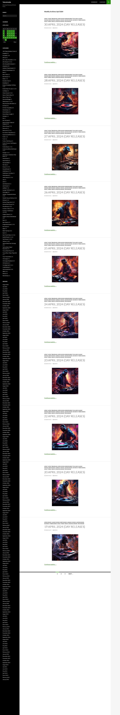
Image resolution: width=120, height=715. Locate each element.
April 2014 (5, 597)
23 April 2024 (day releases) (64, 360)
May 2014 (5, 595)
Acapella (5, 53)
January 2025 (6, 324)
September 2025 (6, 307)
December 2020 (6, 428)
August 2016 (6, 538)
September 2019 (6, 460)
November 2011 (6, 658)
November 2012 (6, 633)
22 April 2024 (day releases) (64, 416)
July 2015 (5, 565)
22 (3, 37)
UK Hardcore (6, 263)
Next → (71, 574)
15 (3, 35)
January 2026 (6, 299)
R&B (4, 228)
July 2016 (5, 540)
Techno (4, 241)
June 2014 (5, 593)
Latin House (5, 186)
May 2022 (5, 392)
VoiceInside (7, 2)
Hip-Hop (5, 164)
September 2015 (6, 561)
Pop (3, 220)
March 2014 (5, 599)
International (6, 175)
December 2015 (6, 555)
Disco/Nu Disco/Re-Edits (8, 103)
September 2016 (6, 536)
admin (55, 28)
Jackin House (68, 20)
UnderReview (6, 267)
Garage (57, 20)
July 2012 (5, 641)
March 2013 (5, 624)
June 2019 (5, 466)
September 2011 (6, 662)
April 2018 (5, 495)
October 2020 (6, 432)
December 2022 (6, 377)
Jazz (4, 179)
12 (11, 33)
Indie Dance (5, 171)
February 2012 (6, 652)
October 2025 (6, 305)
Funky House (6, 146)
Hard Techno (6, 160)
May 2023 (5, 367)
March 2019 (5, 472)
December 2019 (6, 453)
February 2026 (6, 297)
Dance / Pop (5, 97)
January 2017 (6, 527)
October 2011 (6, 660)
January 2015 (6, 578)
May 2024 (5, 341)
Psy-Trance (5, 226)
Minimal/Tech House (7, 204)
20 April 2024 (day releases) (64, 472)
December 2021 (6, 403)
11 (9, 33)
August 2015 (6, 563)
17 (7, 35)
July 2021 (5, 413)
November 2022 (6, 379)
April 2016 (5, 546)
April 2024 (5, 343)
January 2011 (6, 679)
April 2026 (5, 293)
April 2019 (5, 470)
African (4, 57)
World (4, 273)
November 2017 (6, 506)
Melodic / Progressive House (9, 194)
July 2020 (5, 438)
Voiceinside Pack (6, 269)
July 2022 (5, 388)
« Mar (4, 42)
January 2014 (6, 603)
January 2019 (6, 476)
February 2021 (6, 424)
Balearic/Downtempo (8, 70)
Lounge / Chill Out (7, 190)
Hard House (5, 158)
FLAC (4, 136)
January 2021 (6, 426)
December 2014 (6, 580)
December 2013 (6, 605)
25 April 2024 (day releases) (64, 248)
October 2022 (6, 381)
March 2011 (5, 675)
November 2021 (6, 405)
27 (13, 37)
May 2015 (5, 569)
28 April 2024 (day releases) (64, 80)
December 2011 (6, 656)
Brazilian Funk (6, 80)
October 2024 (6, 331)
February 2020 (6, 449)
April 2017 (5, 521)
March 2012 (5, 650)
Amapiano (5, 66)
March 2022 (5, 396)
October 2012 (6, 635)
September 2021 (6, 409)
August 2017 (6, 512)
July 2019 (5, 464)
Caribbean (5, 91)
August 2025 (6, 310)
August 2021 (6, 411)
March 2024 (5, 346)
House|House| (6, 169)
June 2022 (5, 390)
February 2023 (6, 373)
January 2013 (6, 628)
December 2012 (6, 631)
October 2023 (6, 356)
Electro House (6, 126)
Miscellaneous (6, 206)
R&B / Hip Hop (6, 230)
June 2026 (5, 288)
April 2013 (5, 622)
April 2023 (5, 369)
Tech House (67, 21)
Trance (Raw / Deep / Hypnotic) (10, 253)
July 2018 (5, 489)
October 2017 (6, 508)
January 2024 (6, 350)
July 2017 (5, 514)
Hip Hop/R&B (6, 162)
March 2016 (5, 548)
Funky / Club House (7, 141)
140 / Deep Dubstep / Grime (9, 51)
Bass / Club (5, 74)
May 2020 (5, 443)
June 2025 (5, 314)
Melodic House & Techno (8, 198)
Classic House (56, 522)
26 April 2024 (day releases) (64, 192)
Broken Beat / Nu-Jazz (71, 18)
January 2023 (6, 375)
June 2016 (5, 542)
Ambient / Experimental (8, 68)
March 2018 (5, 498)
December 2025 (6, 301)
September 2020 (6, 434)
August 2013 (6, 614)
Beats (4, 78)
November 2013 (6, 607)
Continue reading (50, 62)
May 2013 (5, 620)
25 (9, 37)
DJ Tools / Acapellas (7, 107)
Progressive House (7, 224)
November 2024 (6, 329)
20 (13, 35)
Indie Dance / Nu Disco (8, 173)
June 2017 (5, 517)
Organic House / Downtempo (9, 216)
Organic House (6, 214)
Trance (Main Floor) (7, 250)
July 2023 (5, 362)
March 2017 (5, 523)
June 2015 (5, 567)
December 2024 (6, 326)
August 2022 (6, 386)
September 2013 (6, 612)
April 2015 (5, 571)
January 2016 (6, 552)
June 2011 (5, 669)
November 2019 (6, 455)
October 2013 (6, 609)
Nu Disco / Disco (6, 208)
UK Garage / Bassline (7, 261)
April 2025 (5, 318)
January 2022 (6, 400)
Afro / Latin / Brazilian (50, 18)
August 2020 (6, 436)
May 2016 (5, 544)
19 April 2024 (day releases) (64, 526)
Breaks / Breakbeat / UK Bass (9, 85)
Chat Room (102, 2)
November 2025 (6, 303)
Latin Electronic (6, 183)
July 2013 (5, 616)
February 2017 (6, 525)
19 (11, 35)
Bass (4, 72)
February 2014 (6, 601)
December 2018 (6, 479)
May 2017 (5, 519)
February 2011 (6, 677)
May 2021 (5, 417)
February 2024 (6, 348)
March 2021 (5, 422)
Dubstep (5, 116)
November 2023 (6, 354)
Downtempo (5, 110)
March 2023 (5, 371)
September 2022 (6, 384)
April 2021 (5, 419)
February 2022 (6, 398)
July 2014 (5, 590)
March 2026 (5, 295)
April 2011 (5, 673)
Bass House (5, 76)
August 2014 (6, 588)
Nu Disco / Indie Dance (79, 20)
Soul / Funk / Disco (49, 21)
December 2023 (6, 352)
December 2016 (6, 529)
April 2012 (5, 647)
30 (5, 39)
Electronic (5, 128)
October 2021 (6, 407)
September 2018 (6, 485)
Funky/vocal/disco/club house (9, 149)
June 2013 (5, 618)
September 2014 (6, 586)
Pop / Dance (5, 222)
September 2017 (6, 510)
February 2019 (6, 474)
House (62, 20)
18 (9, 35)
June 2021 (5, 415)
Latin (4, 181)
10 (7, 33)
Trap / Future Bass (7, 256)
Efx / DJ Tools (6, 120)
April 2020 (5, 445)
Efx (3, 118)
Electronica (5, 130)
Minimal (4, 200)
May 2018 (5, 493)
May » (15, 42)
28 (15, 37)
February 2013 (6, 626)
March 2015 (5, 574)
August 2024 (6, 335)
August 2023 (6, 360)
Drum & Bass (6, 112)
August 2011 (6, 664)
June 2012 (5, 643)
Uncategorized (6, 265)
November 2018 (6, 481)
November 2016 (6, 531)
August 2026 (6, 284)
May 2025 (5, 316)
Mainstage (5, 192)
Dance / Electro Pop (7, 95)
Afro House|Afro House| (8, 64)
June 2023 (5, 365)
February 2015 (6, 576)
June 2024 (5, 339)
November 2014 (6, 582)
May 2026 (5, 291)
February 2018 (6, 500)
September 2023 (6, 358)
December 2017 (6, 504)
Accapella (5, 55)
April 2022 (5, 394)
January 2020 (6, 451)
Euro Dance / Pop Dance (8, 132)
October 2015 (6, 559)
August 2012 (6, 639)
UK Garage (5, 258)
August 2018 (6, 487)
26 (11, 37)
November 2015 (6, 557)
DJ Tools (5, 105)
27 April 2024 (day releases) (64, 136)
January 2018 (6, 502)
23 (5, 37)
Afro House (61, 18)
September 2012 (6, 637)
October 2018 (6, 483)
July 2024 (5, 337)
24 (7, 37)
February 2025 (6, 322)
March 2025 (5, 320)
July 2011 (5, 666)
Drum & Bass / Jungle (7, 114)
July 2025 (5, 312)
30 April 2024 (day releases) (64, 24)
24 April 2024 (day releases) (64, 304)
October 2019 (6, 457)
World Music (6, 275)
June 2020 (5, 441)
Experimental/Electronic (8, 134)
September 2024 (6, 333)
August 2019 (6, 462)
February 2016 (6, 550)
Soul (4, 233)
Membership (94, 2)
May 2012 (5, 645)
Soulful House (59, 21)
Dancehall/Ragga (6, 99)
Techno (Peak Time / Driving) (9, 243)
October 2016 (6, 533)
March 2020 (5, 447)
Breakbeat (5, 83)
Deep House (51, 20)
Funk (4, 139)
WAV (4, 271)
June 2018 (5, 491)
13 (13, 33)
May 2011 (5, 671)
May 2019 (5, 468)
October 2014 (6, 584)
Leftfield (4, 188)
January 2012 (6, 654)
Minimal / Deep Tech (7, 202)
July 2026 (5, 286)
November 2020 (6, 430)
